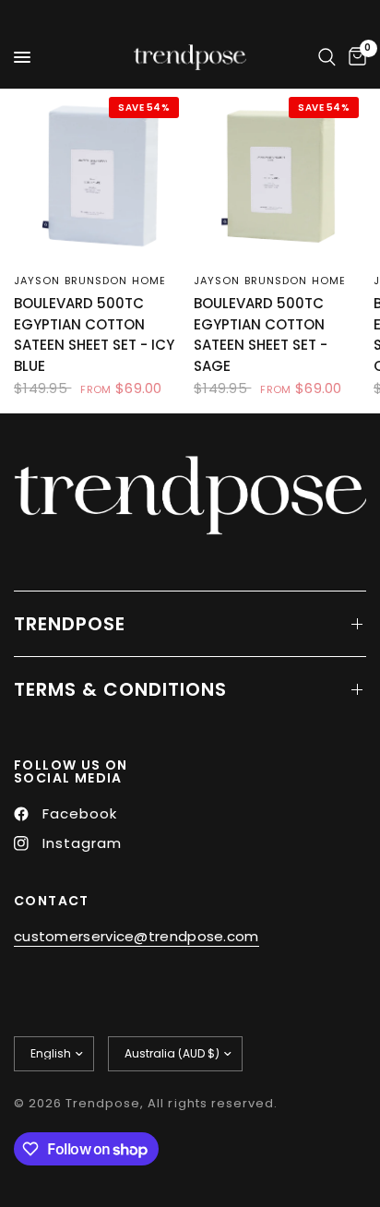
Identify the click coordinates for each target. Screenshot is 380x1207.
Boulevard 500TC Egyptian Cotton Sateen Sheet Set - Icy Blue (94, 334)
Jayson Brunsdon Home (90, 280)
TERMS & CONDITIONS (120, 689)
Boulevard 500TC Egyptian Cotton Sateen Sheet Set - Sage (260, 334)
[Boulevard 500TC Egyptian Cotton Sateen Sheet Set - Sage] (280, 176)
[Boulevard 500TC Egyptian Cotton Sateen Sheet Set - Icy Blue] (100, 176)
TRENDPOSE (69, 624)
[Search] (327, 57)
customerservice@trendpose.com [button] (136, 936)
